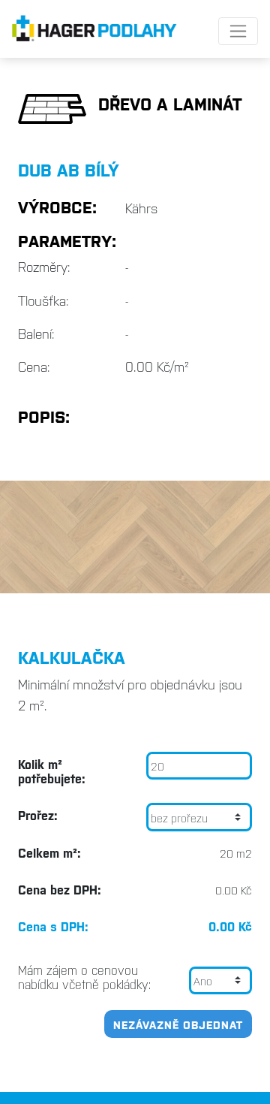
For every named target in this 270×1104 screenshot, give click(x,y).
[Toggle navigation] (238, 31)
